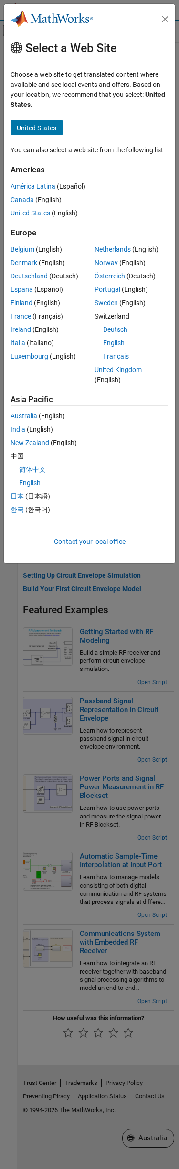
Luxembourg (29, 356)
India (18, 429)
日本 (17, 496)
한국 (17, 509)
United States (30, 213)
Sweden (106, 303)
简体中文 (32, 469)
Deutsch (115, 329)
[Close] (165, 19)
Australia (24, 416)
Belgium (22, 249)
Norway (106, 262)
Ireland (21, 329)
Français (116, 356)
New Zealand (30, 442)
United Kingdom (118, 369)
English (114, 343)
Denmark (24, 262)
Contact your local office (90, 541)
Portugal (107, 289)
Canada (22, 199)
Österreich (110, 276)
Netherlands (113, 249)
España (22, 289)
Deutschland (29, 276)
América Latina (33, 186)
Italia (18, 343)
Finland (21, 303)
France (21, 316)
